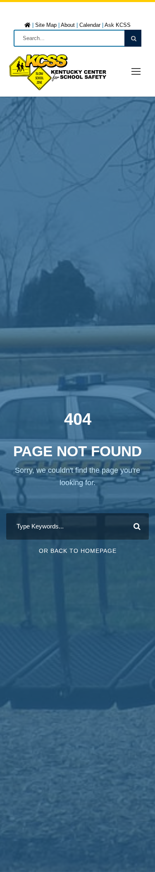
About (68, 25)
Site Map (46, 25)
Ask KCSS (118, 25)
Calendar (89, 25)
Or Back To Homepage (78, 550)
